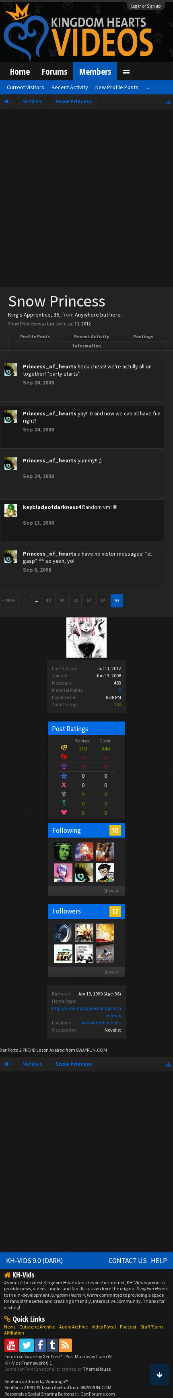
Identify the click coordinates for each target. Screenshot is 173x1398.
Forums (54, 71)
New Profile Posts (116, 87)
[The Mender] (83, 932)
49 (62, 600)
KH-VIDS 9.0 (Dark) (34, 1260)
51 (89, 600)
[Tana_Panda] (83, 953)
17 (115, 911)
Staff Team (151, 1327)
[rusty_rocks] (62, 953)
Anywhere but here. (101, 1023)
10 (115, 830)
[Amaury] (104, 872)
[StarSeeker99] (62, 932)
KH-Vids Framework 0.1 (28, 1363)
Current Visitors (25, 87)
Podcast (128, 1327)
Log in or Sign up (146, 6)
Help (159, 1260)
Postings (143, 336)
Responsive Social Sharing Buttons (39, 1394)
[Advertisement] (86, 199)
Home (20, 71)
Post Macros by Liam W (88, 1356)
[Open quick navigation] (168, 101)
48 (48, 600)
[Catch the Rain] (104, 851)
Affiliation (14, 1333)
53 (117, 600)
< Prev (8, 600)
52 (103, 600)
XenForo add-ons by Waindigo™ (36, 1381)
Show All (112, 891)
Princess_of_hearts (49, 366)
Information (87, 346)
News (9, 1327)
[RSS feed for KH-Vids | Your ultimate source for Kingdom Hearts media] (65, 1345)
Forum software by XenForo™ (34, 1356)
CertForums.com (97, 1394)
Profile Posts (35, 336)
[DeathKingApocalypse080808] (62, 851)
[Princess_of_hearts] (83, 872)
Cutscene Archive (37, 1327)
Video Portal (104, 1327)
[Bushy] (83, 851)
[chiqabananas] (104, 953)
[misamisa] (104, 932)
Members (95, 71)
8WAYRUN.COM (91, 1050)
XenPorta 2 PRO (15, 1050)
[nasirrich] (62, 872)
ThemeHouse (97, 1369)
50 (75, 600)
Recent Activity (91, 336)
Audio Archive (73, 1327)
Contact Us (128, 1260)
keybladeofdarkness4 (52, 507)
